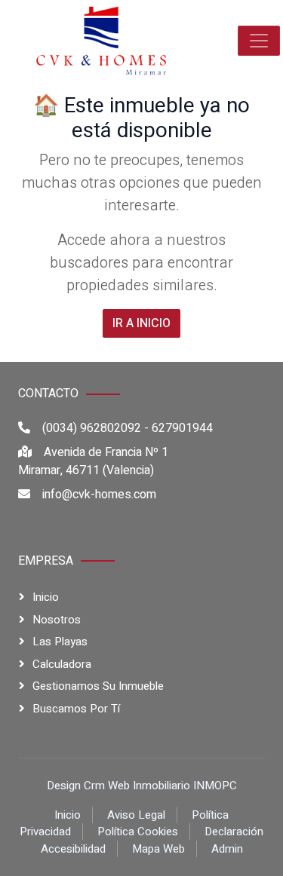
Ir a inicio (141, 323)
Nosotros (56, 619)
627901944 (182, 428)
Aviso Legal (136, 815)
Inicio (45, 597)
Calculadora (61, 664)
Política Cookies (137, 831)
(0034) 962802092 (91, 428)
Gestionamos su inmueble (98, 686)
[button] (259, 41)
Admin (227, 849)
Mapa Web (158, 849)
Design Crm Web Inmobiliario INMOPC (142, 785)
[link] (101, 40)
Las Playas (60, 641)
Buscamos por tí (76, 708)
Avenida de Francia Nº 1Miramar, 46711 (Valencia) (93, 461)
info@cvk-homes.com (99, 494)
